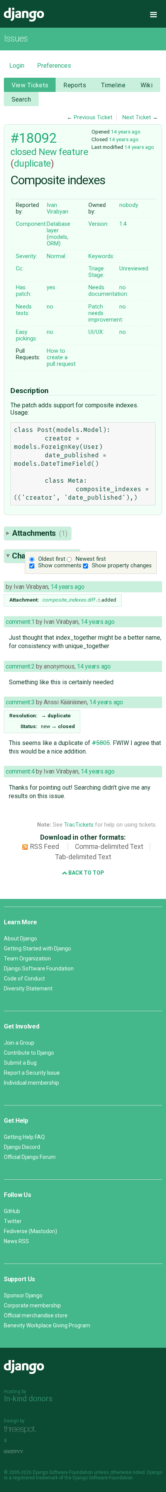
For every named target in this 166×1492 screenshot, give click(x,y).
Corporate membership (32, 1305)
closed (23, 152)
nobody (128, 205)
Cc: (20, 268)
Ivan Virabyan (57, 208)
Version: (98, 224)
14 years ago (126, 131)
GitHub (12, 1211)
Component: (31, 224)
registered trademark (35, 1477)
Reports (74, 85)
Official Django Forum (30, 1157)
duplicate (32, 163)
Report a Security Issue (32, 1073)
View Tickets (30, 85)
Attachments (39, 533)
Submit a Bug (20, 1063)
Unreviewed (133, 268)
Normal (56, 256)
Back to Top (85, 873)
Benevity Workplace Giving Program (47, 1325)
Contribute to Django (29, 1053)
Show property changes (122, 565)
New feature (63, 152)
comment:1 (20, 621)
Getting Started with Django (37, 948)
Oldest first (51, 559)
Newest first (91, 559)
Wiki (147, 85)
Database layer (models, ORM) (58, 234)
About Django (20, 938)
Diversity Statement (28, 988)
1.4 (123, 224)
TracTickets (78, 825)
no (122, 287)
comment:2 (20, 666)
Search (21, 99)
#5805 (101, 743)
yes (51, 287)
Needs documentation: (108, 290)
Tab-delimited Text (83, 857)
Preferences (54, 65)
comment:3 (20, 702)
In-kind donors (28, 1398)
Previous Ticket (93, 117)
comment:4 (20, 771)
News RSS (16, 1241)
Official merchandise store (36, 1315)
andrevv (22, 1451)
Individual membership (31, 1083)
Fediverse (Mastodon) (30, 1231)
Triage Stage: (96, 271)
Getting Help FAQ (24, 1137)
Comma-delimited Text (109, 846)
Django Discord (22, 1147)
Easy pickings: (26, 335)
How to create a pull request (61, 357)
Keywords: (101, 256)
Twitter (13, 1221)
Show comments (59, 565)
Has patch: (23, 290)
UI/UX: (96, 332)
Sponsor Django (23, 1295)
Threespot (22, 1429)
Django (24, 15)
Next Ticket (136, 117)
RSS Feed (44, 846)
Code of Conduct (24, 978)
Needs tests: (24, 310)
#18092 (33, 138)
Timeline (113, 85)
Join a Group (19, 1043)
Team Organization (27, 958)
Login (16, 65)
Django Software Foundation (39, 968)
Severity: (26, 256)
